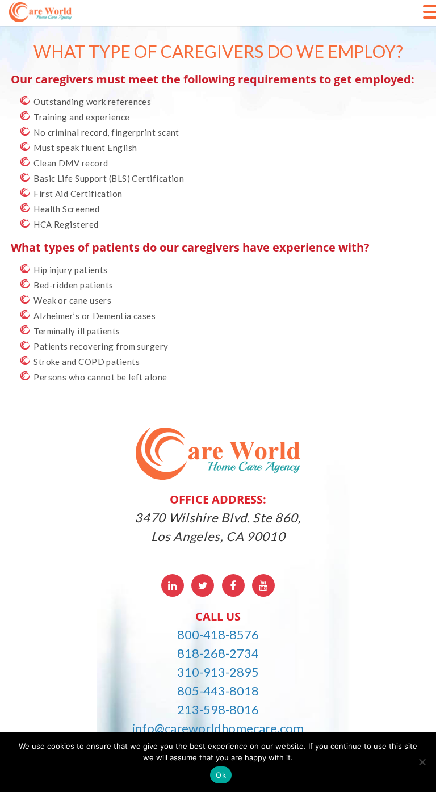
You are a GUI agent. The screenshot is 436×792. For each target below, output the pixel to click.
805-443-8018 (218, 690)
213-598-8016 (218, 709)
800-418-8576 (218, 634)
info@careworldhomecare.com (218, 728)
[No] (421, 762)
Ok (221, 775)
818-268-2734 (218, 653)
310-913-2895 (218, 672)
